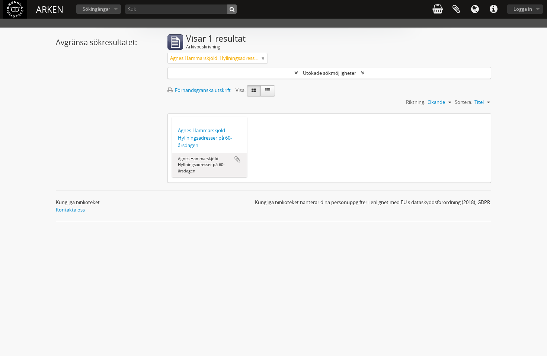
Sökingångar (96, 9)
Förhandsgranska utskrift (202, 90)
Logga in (523, 9)
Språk (475, 9)
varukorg (437, 9)
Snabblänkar (493, 9)
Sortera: (463, 102)
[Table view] (267, 90)
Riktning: (415, 102)
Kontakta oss (70, 209)
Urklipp (456, 9)
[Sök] (232, 9)
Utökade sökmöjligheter (329, 73)
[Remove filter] (263, 58)
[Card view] (254, 90)
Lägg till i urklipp (237, 159)
